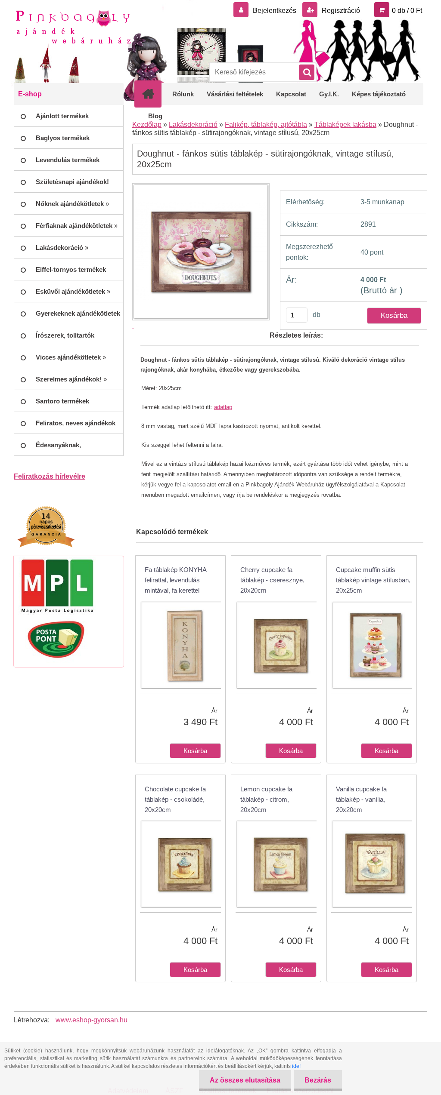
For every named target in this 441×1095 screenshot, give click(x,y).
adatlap (223, 407)
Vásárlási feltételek (235, 94)
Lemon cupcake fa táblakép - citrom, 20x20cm (266, 799)
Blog (155, 116)
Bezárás (317, 1080)
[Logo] (73, 26)
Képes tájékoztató (379, 94)
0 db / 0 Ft (407, 10)
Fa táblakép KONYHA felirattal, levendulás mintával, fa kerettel (175, 580)
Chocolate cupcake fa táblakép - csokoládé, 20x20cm (175, 799)
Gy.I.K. (329, 94)
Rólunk (183, 94)
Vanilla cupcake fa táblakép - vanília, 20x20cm (361, 799)
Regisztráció (340, 10)
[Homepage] (154, 94)
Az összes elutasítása (245, 1080)
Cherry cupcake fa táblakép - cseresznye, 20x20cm (272, 580)
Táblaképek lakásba (345, 124)
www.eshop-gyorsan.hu (91, 1020)
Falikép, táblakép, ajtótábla (266, 124)
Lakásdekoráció (193, 124)
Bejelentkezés (274, 10)
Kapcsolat (291, 94)
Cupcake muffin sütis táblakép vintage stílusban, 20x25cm (373, 580)
